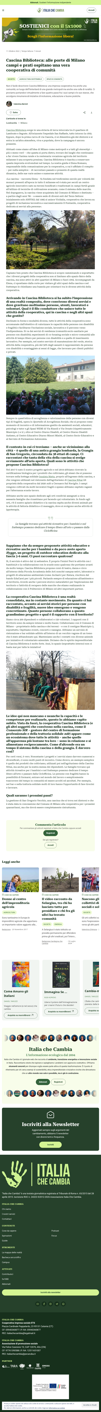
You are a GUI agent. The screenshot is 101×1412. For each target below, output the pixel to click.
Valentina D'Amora (89, 929)
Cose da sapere (9, 1230)
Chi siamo (6, 1209)
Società (11, 79)
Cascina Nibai (75, 480)
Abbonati (43, 1082)
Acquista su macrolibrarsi (19, 1015)
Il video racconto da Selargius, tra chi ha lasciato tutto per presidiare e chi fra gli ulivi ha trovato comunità (58, 908)
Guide (5, 1240)
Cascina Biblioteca (16, 130)
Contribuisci (7, 1274)
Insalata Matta (47, 476)
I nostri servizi (8, 1214)
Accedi (91, 10)
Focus (54, 1235)
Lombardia (11, 123)
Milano (23, 123)
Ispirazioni (7, 1235)
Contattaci (7, 1219)
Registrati (50, 833)
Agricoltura (9, 912)
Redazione (6, 929)
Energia (58, 924)
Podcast (55, 1230)
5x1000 (5, 1279)
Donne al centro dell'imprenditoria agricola (15, 903)
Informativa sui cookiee (57, 1408)
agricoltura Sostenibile (30, 79)
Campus (6, 1262)
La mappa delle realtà (12, 1252)
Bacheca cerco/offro (11, 1257)
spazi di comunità (54, 79)
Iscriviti (50, 1144)
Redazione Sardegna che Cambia (52, 942)
